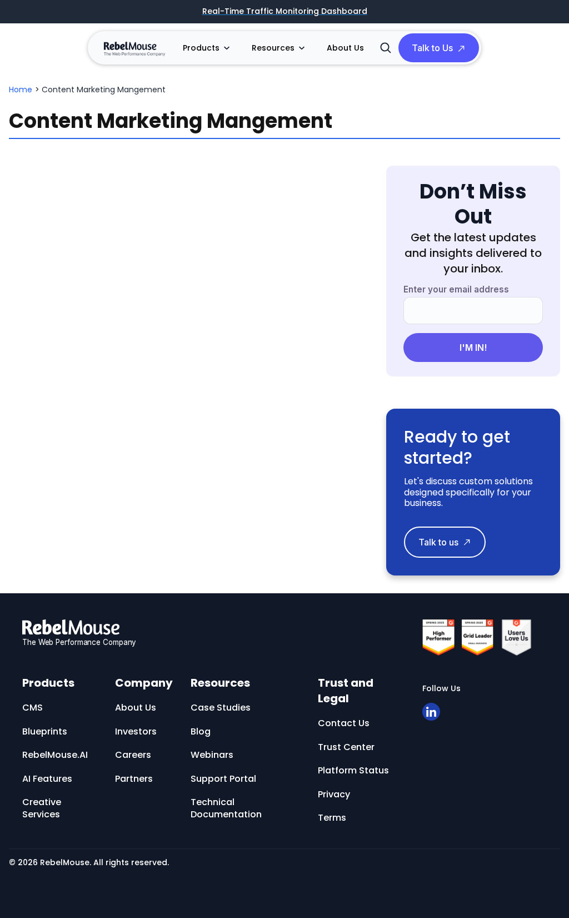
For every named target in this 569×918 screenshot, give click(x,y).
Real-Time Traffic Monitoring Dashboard (284, 12)
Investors (136, 731)
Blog (201, 731)
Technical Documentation (226, 808)
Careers (133, 754)
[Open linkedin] (431, 712)
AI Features (47, 778)
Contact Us (344, 723)
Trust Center (346, 747)
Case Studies (221, 707)
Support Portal (223, 778)
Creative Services (41, 808)
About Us (345, 47)
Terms (332, 817)
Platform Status (353, 770)
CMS (32, 707)
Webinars (212, 754)
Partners (134, 778)
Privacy (334, 794)
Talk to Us (432, 47)
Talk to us (438, 542)
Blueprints (44, 731)
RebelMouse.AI (55, 754)
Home (20, 89)
